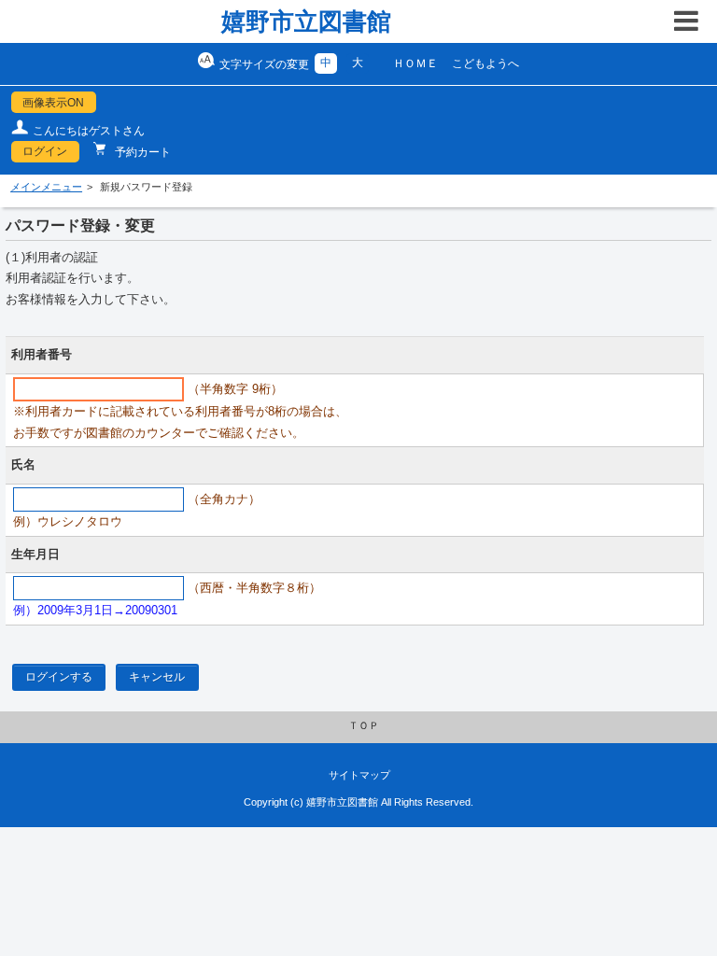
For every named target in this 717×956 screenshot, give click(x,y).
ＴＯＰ (363, 725)
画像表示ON (53, 102)
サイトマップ (359, 774)
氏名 (23, 464)
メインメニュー (46, 186)
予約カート (141, 152)
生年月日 (35, 554)
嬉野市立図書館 (306, 21)
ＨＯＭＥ (415, 63)
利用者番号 (41, 354)
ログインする (58, 676)
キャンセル (157, 676)
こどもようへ (485, 63)
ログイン (44, 151)
